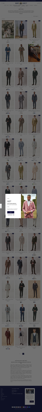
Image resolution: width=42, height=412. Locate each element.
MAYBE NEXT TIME (11, 214)
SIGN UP (11, 212)
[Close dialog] (35, 195)
